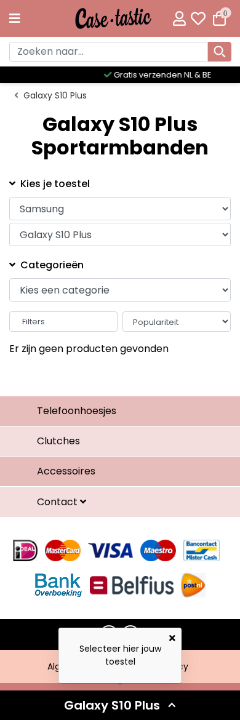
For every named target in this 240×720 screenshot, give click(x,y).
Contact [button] (58, 502)
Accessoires (66, 471)
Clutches (58, 441)
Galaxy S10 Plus (55, 95)
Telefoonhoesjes (76, 411)
